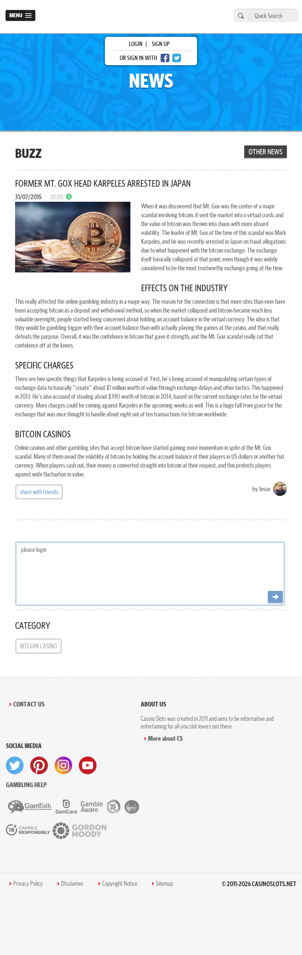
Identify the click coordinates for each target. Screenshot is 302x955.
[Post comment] (275, 597)
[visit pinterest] (39, 765)
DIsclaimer (72, 883)
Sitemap (164, 883)
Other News (265, 152)
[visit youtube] (87, 765)
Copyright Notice (119, 883)
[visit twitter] (15, 765)
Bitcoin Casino (38, 646)
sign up (160, 43)
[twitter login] (176, 58)
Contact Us (29, 704)
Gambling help (26, 785)
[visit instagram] (63, 765)
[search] (239, 15)
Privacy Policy (28, 883)
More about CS (165, 738)
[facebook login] (165, 58)
